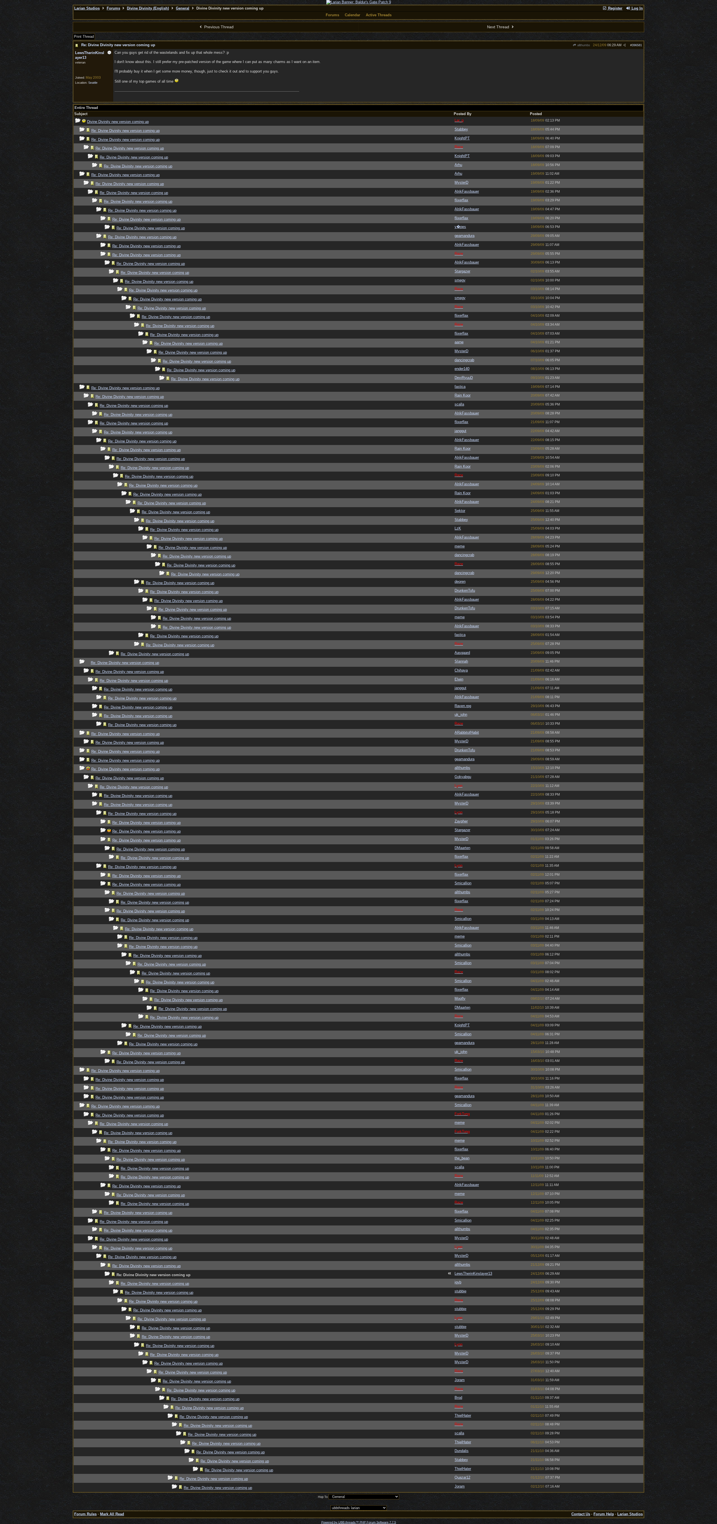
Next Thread (498, 27)
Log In (636, 8)
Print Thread (84, 36)
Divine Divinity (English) (148, 8)
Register (614, 8)
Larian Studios (87, 8)
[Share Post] (624, 45)
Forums (113, 8)
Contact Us (580, 1514)
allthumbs (583, 45)
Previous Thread (218, 27)
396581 (637, 45)
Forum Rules (85, 1514)
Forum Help (603, 1514)
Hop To (323, 1497)
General (182, 8)
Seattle (92, 82)
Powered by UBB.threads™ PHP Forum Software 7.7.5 (358, 1522)
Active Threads (379, 15)
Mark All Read (112, 1514)
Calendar (352, 15)
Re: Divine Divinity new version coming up (118, 45)
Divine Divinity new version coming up (118, 122)
